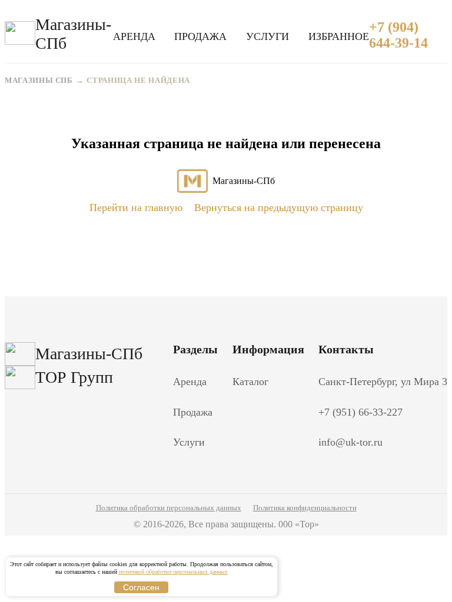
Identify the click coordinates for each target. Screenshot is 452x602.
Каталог (250, 381)
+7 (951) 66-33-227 (360, 412)
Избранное (338, 36)
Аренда (134, 36)
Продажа (200, 36)
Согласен (141, 587)
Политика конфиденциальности (305, 507)
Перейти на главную (135, 207)
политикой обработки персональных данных (173, 571)
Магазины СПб (39, 80)
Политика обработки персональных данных (168, 507)
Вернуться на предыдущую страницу (278, 207)
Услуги (267, 36)
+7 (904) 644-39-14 (398, 35)
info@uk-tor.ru (350, 442)
